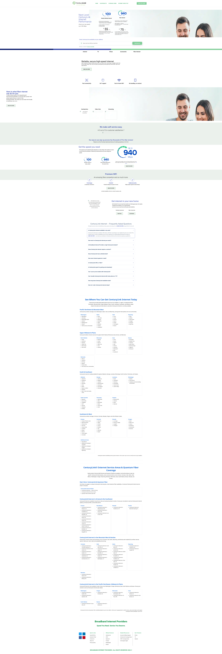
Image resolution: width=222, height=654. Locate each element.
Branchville (84, 400)
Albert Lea (100, 344)
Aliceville (83, 383)
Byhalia (130, 378)
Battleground (84, 322)
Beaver (114, 325)
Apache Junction (85, 422)
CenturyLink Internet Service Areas (89, 491)
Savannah (100, 385)
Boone (114, 341)
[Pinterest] (83, 637)
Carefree (83, 428)
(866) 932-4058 (120, 226)
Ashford (83, 321)
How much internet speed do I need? (97, 258)
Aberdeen (84, 318)
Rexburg (99, 319)
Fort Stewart (100, 386)
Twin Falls (100, 318)
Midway (99, 380)
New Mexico (84, 441)
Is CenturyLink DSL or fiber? (95, 262)
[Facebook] (80, 637)
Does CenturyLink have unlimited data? (98, 254)
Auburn (83, 324)
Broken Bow (84, 364)
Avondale (84, 434)
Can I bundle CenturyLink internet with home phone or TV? (102, 276)
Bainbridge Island (85, 319)
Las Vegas (115, 421)
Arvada (99, 424)
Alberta (83, 381)
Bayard (83, 363)
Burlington (131, 339)
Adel (114, 344)
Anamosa (115, 347)
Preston (99, 325)
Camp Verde (84, 427)
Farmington (115, 324)
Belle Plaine (131, 344)
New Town (84, 347)
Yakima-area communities (87, 325)
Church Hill (100, 405)
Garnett (83, 405)
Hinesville (100, 388)
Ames (114, 339)
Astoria (130, 424)
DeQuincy (115, 381)
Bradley (83, 408)
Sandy (114, 318)
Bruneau (99, 324)
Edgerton (131, 347)
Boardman (131, 425)
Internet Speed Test (123, 3)
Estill (83, 403)
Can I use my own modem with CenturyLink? (99, 271)
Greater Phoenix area (86, 421)
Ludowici (99, 381)
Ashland (83, 389)
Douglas (131, 321)
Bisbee (83, 430)
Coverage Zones (112, 3)
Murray (114, 319)
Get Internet (137, 43)
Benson (99, 342)
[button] (79, 65)
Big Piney (131, 324)
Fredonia (131, 342)
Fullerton (83, 360)
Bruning (83, 361)
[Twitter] (80, 633)
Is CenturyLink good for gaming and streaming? (100, 267)
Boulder (99, 427)
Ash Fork (83, 425)
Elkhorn (83, 358)
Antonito (99, 430)
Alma (83, 385)
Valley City (84, 344)
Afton (130, 316)
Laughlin (115, 424)
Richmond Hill (100, 383)
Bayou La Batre (85, 388)
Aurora (99, 425)
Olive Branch (132, 380)
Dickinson (84, 341)
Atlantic (114, 342)
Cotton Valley (116, 386)
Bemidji (99, 339)
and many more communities (88, 366)
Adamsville (100, 399)
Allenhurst (100, 378)
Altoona (115, 345)
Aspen (99, 422)
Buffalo (130, 318)
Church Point (116, 385)
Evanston (131, 322)
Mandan (83, 342)
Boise (99, 316)
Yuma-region (84, 433)
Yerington (115, 425)
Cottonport (115, 380)
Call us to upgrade (90, 46)
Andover (99, 347)
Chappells (84, 402)
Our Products (103, 3)
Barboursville (116, 399)
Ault (98, 428)
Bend (130, 421)
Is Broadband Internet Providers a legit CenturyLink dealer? (103, 245)
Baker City (131, 422)
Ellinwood (131, 348)
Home (96, 3)
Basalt (99, 431)
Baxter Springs (132, 345)
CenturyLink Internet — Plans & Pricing (90, 490)
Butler (99, 403)
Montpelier (100, 327)
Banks (83, 386)
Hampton (84, 407)
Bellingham (84, 316)
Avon (99, 345)
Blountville (100, 402)
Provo (114, 316)
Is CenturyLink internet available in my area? (99, 230)
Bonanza (131, 428)
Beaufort (83, 399)
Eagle (99, 322)
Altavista (115, 403)
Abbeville (84, 378)
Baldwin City (131, 341)
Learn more (14, 101)
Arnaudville (115, 383)
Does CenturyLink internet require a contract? (99, 249)
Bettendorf (115, 348)
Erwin (99, 407)
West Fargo (84, 345)
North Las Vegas (116, 422)
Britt (114, 350)
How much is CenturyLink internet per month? (99, 240)
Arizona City (84, 424)
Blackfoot (99, 321)
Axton (114, 402)
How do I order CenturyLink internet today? (99, 285)
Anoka (99, 341)
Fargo (83, 339)
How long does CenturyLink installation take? (99, 280)
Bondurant (115, 351)
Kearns (114, 321)
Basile (114, 378)
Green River (131, 319)
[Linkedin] (83, 633)
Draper (114, 322)
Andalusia (84, 380)
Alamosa (99, 421)
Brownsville (131, 427)
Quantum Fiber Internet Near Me (88, 493)
